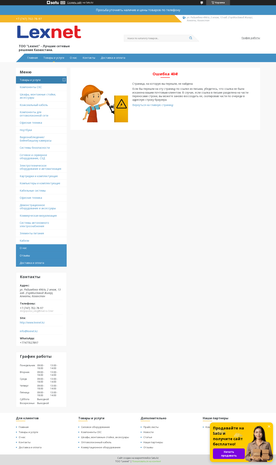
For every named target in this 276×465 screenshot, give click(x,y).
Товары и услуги (53, 57)
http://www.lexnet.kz (32, 322)
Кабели (24, 240)
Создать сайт (74, 2)
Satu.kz (155, 458)
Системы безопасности (35, 147)
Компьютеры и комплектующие (40, 183)
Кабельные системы (33, 190)
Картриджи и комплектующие (39, 176)
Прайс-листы (151, 427)
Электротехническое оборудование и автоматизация (40, 167)
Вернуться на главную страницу (152, 105)
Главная (32, 57)
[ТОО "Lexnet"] (49, 34)
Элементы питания (32, 233)
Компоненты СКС (31, 87)
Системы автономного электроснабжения (34, 224)
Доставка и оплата (113, 57)
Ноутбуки (26, 130)
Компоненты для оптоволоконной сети (34, 113)
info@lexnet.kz (29, 331)
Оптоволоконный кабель (96, 442)
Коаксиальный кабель (34, 105)
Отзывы (25, 255)
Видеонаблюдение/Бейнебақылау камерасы (35, 138)
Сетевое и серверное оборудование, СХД (33, 156)
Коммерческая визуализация (38, 215)
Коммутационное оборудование (101, 447)
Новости (148, 432)
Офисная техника (31, 122)
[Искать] (190, 38)
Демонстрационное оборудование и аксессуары (38, 206)
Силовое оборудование (95, 427)
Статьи (147, 437)
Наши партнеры (153, 442)
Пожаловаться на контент (146, 461)
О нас (73, 57)
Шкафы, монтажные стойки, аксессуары (38, 96)
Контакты (89, 57)
